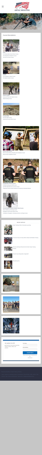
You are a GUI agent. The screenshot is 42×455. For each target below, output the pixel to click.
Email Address (25, 347)
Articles (34, 374)
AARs (31, 374)
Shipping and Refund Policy (28, 376)
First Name (25, 343)
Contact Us (6, 374)
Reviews (3, 376)
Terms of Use (20, 376)
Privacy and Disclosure (12, 376)
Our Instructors (20, 374)
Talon (15, 371)
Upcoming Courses (13, 374)
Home (3, 374)
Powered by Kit (30, 357)
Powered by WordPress (5, 371)
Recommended (27, 374)
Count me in (30, 352)
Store (7, 376)
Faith (37, 374)
